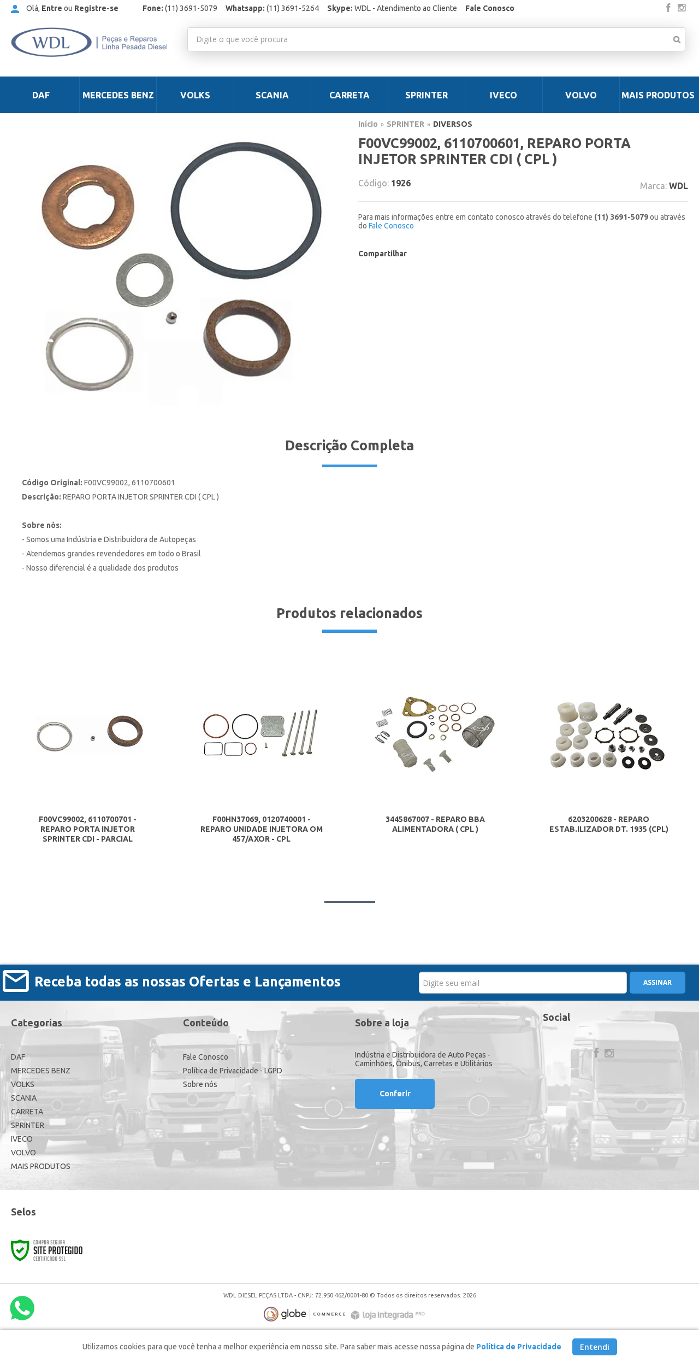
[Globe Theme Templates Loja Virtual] (305, 1314)
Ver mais (88, 819)
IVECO (22, 1139)
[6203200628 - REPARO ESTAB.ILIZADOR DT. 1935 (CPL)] (609, 755)
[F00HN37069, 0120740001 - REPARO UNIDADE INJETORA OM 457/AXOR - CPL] (261, 755)
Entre (52, 8)
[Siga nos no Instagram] (681, 8)
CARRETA (27, 1111)
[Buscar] (677, 39)
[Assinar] (657, 983)
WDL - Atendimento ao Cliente (392, 8)
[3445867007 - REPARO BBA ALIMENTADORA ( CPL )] (435, 755)
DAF (18, 1057)
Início (368, 124)
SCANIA (24, 1098)
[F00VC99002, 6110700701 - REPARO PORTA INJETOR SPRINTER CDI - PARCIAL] (88, 755)
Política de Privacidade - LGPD (232, 1070)
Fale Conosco (489, 8)
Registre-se (96, 8)
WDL (678, 186)
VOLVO (23, 1152)
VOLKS (22, 1084)
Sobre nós (200, 1084)
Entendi (594, 1347)
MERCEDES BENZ (40, 1070)
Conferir (395, 1093)
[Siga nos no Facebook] (668, 8)
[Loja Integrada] (389, 1315)
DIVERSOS (452, 124)
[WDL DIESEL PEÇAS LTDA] (89, 42)
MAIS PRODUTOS (40, 1166)
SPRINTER (405, 124)
